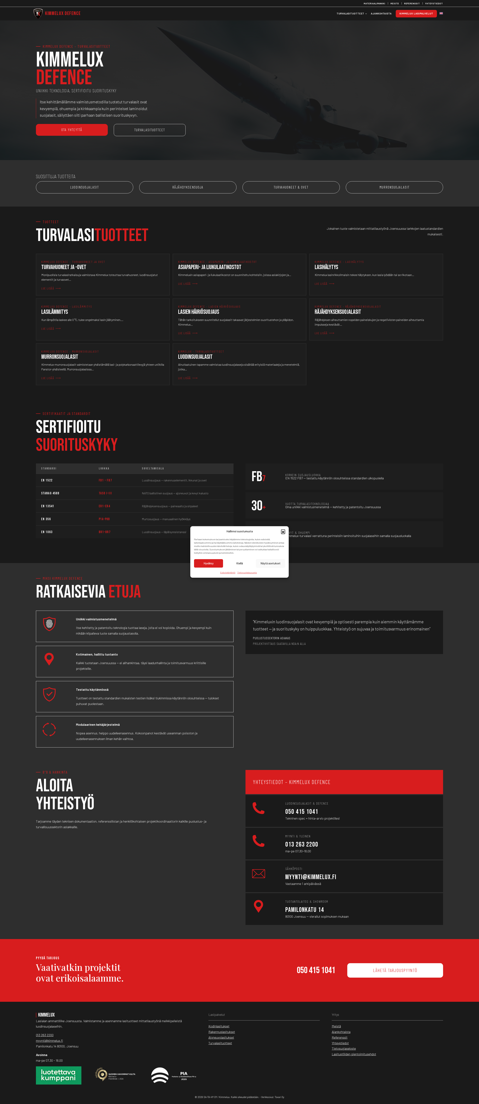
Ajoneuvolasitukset (221, 1037)
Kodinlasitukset (218, 1026)
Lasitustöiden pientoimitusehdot (354, 1054)
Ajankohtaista (341, 1032)
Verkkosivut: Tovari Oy (272, 1097)
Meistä (394, 3)
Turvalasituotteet (149, 130)
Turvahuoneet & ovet (291, 187)
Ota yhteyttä (71, 130)
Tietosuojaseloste (344, 1048)
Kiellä (239, 563)
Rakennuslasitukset (221, 1032)
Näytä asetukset (270, 563)
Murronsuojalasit (394, 187)
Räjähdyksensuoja (187, 187)
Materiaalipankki (374, 3)
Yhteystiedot (434, 3)
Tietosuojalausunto (247, 572)
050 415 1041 (301, 812)
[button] (283, 531)
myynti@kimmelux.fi (310, 877)
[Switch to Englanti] (441, 13)
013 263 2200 (301, 845)
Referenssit (412, 3)
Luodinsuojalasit (84, 187)
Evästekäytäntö (227, 572)
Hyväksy (208, 563)
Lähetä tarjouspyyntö (395, 970)
